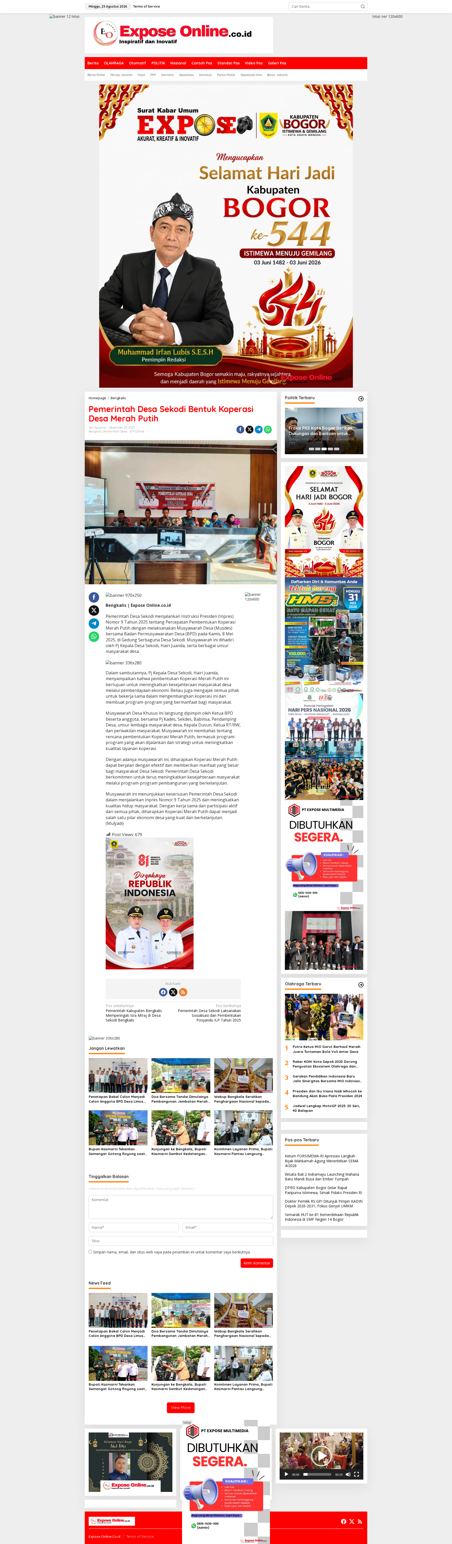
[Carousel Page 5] (336, 449)
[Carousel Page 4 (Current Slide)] (330, 449)
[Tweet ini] (249, 430)
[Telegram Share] (259, 430)
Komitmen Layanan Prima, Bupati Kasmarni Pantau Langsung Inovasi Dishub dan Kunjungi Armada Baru (243, 1151)
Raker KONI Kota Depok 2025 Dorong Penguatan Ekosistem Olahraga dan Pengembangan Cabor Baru (325, 1064)
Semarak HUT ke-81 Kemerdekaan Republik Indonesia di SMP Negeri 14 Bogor (322, 1217)
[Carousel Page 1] (311, 449)
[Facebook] (163, 992)
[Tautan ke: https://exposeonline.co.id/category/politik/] (361, 399)
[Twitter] (173, 992)
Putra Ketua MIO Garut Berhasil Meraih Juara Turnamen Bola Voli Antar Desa (326, 1049)
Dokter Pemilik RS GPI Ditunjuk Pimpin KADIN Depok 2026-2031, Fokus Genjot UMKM (324, 1203)
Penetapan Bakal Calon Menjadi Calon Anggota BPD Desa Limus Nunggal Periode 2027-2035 (117, 1099)
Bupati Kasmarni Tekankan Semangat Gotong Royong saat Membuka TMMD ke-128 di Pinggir (117, 1151)
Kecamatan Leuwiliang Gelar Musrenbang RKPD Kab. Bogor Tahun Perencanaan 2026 (320, 430)
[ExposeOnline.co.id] (179, 34)
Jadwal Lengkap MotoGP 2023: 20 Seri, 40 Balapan (326, 1108)
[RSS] (183, 992)
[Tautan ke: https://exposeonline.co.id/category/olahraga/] (361, 985)
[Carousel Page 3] (324, 449)
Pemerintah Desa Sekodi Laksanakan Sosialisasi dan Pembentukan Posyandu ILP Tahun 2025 (209, 1013)
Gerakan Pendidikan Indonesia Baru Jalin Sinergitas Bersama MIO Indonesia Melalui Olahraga (327, 1078)
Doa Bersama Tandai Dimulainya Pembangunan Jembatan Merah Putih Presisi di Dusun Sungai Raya (179, 1099)
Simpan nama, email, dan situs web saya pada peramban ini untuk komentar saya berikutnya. (172, 1251)
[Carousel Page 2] (317, 449)
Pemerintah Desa (115, 431)
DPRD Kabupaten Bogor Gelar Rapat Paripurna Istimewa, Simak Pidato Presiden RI (323, 1190)
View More (180, 1407)
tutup (76, 16)
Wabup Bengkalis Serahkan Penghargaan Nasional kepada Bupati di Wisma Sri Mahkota (241, 1099)
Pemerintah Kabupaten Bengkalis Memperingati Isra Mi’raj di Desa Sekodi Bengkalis (134, 1013)
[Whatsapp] (268, 430)
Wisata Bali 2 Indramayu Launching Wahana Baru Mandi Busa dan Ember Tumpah (322, 1176)
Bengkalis (95, 431)
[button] (362, 6)
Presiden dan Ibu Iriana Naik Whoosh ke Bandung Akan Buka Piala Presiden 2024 (327, 1093)
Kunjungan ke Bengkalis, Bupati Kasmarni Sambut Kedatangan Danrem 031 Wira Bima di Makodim (178, 1151)
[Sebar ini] (240, 430)
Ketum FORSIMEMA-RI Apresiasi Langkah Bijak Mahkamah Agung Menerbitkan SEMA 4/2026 (321, 1160)
